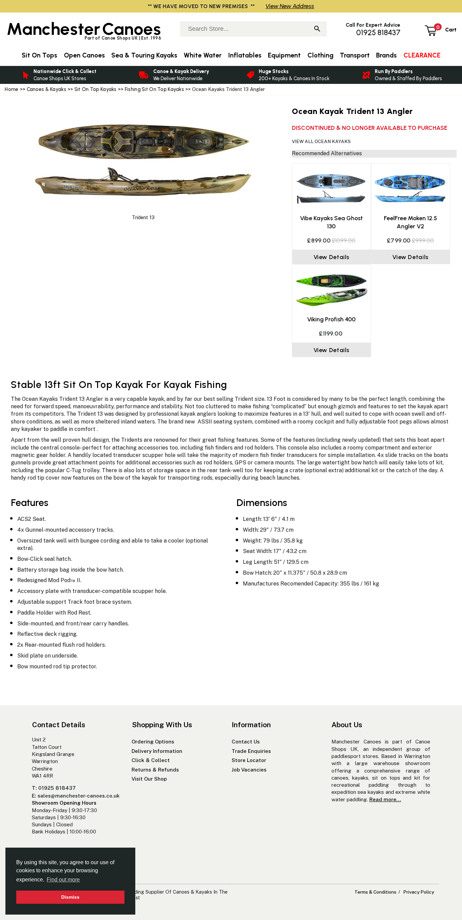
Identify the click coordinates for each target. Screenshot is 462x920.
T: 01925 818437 (54, 788)
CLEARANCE (421, 55)
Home (11, 89)
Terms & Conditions (375, 892)
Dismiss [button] (70, 897)
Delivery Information (157, 751)
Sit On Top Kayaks (95, 89)
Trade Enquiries (251, 751)
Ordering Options (153, 741)
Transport (355, 55)
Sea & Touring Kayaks (144, 55)
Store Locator (249, 760)
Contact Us (246, 741)
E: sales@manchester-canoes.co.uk (76, 796)
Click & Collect (151, 760)
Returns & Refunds (155, 770)
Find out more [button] (63, 879)
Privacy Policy (418, 892)
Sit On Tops (39, 55)
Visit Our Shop (149, 779)
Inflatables (244, 55)
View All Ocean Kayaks (321, 141)
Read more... (385, 799)
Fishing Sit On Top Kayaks (154, 89)
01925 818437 (378, 32)
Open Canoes (84, 55)
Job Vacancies (249, 770)
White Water (203, 55)
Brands (386, 55)
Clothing (320, 55)
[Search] (317, 29)
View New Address (289, 5)
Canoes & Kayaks (46, 89)
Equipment (284, 55)
